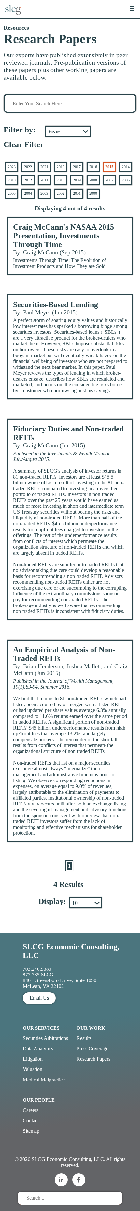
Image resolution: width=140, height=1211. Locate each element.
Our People (39, 1100)
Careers (30, 1110)
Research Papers (93, 1059)
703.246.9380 (37, 969)
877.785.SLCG (38, 974)
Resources (16, 27)
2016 (93, 167)
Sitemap (31, 1131)
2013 (12, 180)
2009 (77, 180)
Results (84, 1038)
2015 (109, 167)
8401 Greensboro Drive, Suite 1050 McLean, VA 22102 (59, 983)
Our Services (41, 1027)
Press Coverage (92, 1048)
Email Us (39, 998)
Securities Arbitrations (45, 1038)
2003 (44, 193)
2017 (77, 167)
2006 (126, 180)
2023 (12, 167)
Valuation (32, 1069)
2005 (12, 193)
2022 (28, 167)
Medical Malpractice (44, 1079)
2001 (77, 193)
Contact (31, 1120)
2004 (28, 193)
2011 (44, 180)
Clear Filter (24, 144)
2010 (60, 180)
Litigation (33, 1059)
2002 (60, 193)
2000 (93, 193)
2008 (93, 180)
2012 (28, 180)
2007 (109, 180)
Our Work (91, 1027)
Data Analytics (38, 1048)
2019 (60, 167)
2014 (126, 167)
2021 (44, 167)
